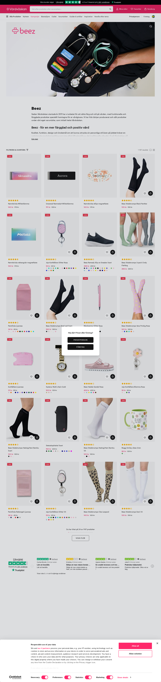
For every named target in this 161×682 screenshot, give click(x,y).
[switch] (67, 677)
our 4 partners (44, 648)
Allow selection (135, 654)
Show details (122, 677)
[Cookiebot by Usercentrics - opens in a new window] (15, 677)
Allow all (135, 646)
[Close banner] (157, 643)
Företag (80, 347)
